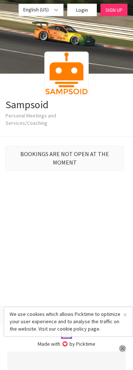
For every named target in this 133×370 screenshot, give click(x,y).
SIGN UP (114, 10)
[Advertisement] (66, 361)
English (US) (36, 9)
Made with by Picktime (67, 344)
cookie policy (72, 328)
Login (82, 10)
